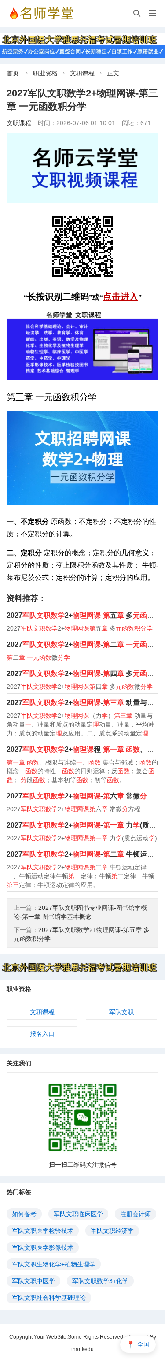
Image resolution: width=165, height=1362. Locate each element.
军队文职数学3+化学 (100, 1280)
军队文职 (121, 1012)
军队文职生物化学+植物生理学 (53, 1264)
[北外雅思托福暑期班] (82, 38)
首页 (13, 73)
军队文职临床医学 (78, 1213)
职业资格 (45, 73)
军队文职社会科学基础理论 (49, 1297)
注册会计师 (135, 1213)
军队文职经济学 (112, 1230)
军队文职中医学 (33, 1280)
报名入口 (42, 1033)
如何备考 (24, 1213)
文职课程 (82, 73)
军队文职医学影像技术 (42, 1247)
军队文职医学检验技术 (42, 1230)
